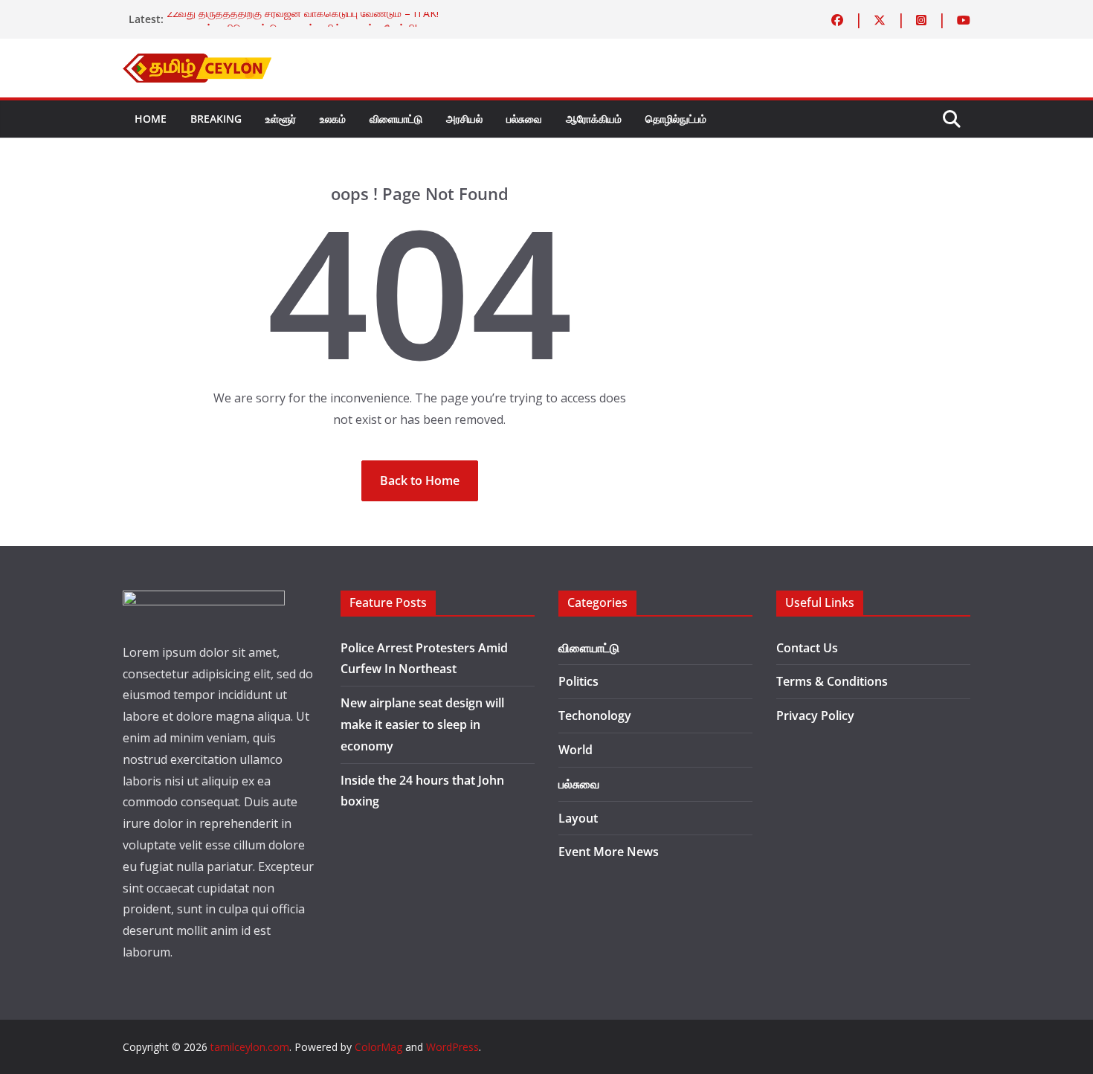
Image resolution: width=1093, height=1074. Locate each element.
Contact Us (807, 648)
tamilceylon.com (249, 1047)
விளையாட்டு (396, 119)
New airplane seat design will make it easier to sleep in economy (422, 724)
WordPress (452, 1047)
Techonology (594, 715)
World (575, 750)
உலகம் (333, 119)
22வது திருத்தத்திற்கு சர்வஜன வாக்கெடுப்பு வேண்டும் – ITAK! (303, 18)
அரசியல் (464, 119)
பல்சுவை (524, 119)
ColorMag (378, 1047)
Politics (578, 681)
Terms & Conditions (832, 681)
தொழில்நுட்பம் (675, 119)
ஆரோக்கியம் (594, 119)
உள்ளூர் (280, 119)
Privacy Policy (815, 715)
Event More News (608, 851)
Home (151, 119)
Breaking (216, 119)
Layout (578, 818)
